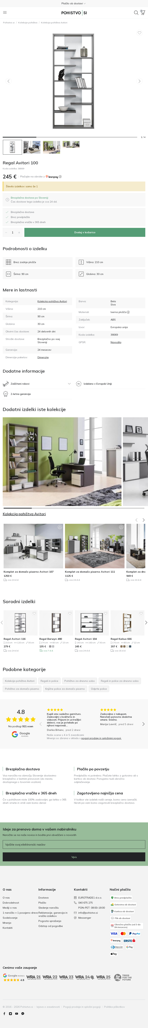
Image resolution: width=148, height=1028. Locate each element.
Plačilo (42, 902)
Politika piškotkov (114, 1006)
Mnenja (7, 922)
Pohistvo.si (9, 22)
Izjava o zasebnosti (48, 1006)
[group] (65, 720)
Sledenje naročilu (48, 907)
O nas (6, 897)
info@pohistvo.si (88, 912)
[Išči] (136, 12)
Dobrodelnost (11, 902)
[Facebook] (6, 1013)
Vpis (74, 857)
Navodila (116, 342)
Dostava (43, 897)
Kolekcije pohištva (27, 22)
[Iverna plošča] (128, 312)
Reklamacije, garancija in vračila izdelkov (53, 914)
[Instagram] (12, 1013)
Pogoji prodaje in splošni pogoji (82, 1006)
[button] (74, 3)
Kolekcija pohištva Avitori (54, 22)
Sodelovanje (10, 917)
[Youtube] (18, 1013)
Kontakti (7, 927)
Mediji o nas (10, 907)
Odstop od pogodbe (50, 926)
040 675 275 (85, 902)
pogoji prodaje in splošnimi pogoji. (101, 738)
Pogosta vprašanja (49, 921)
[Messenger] (24, 1013)
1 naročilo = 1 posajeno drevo (20, 912)
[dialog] (34, 199)
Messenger (84, 917)
